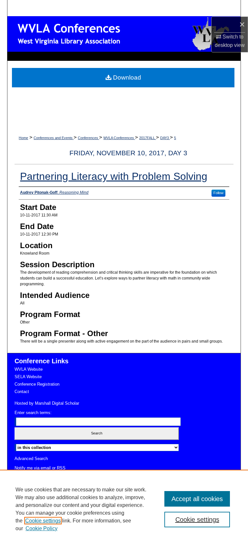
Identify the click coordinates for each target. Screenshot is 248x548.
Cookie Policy (41, 528)
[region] (124, 509)
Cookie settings (43, 520)
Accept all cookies (197, 498)
